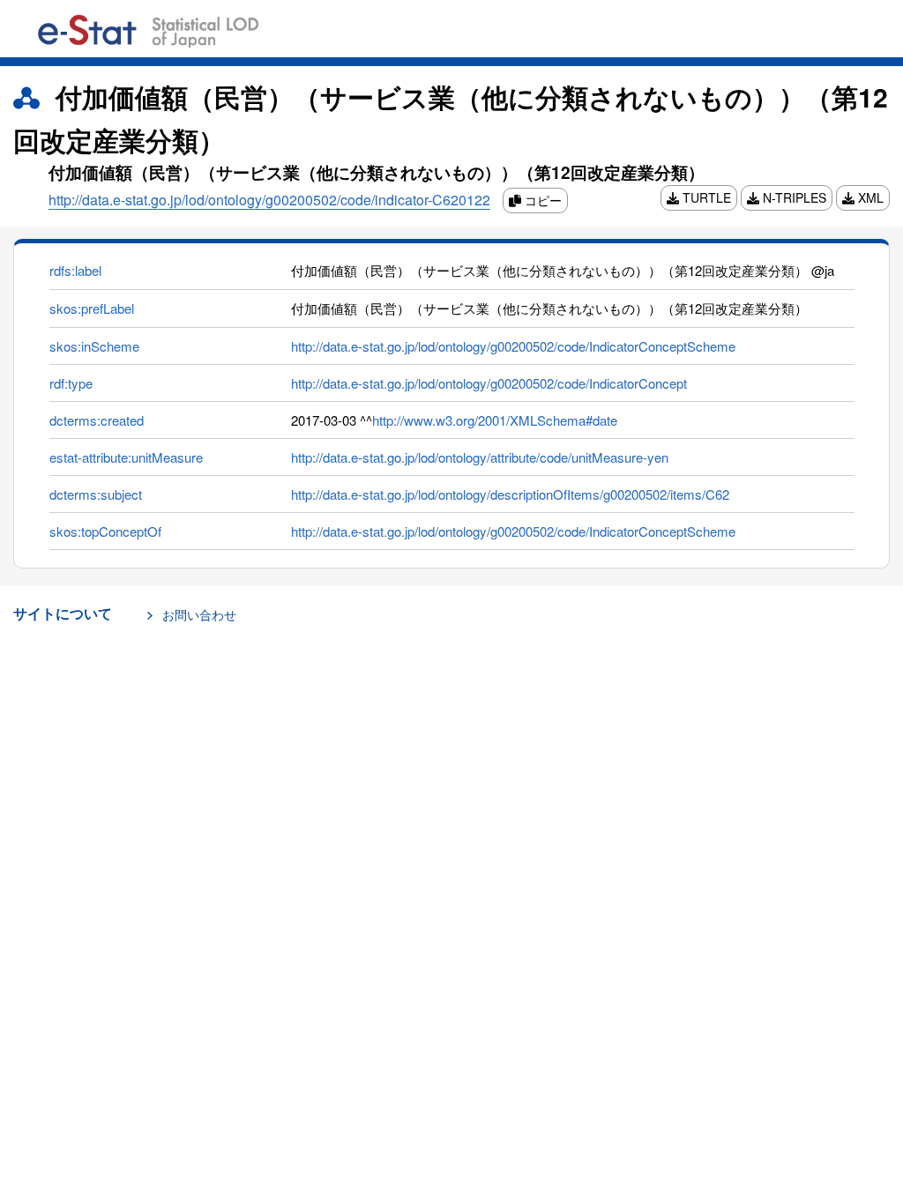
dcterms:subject (95, 494)
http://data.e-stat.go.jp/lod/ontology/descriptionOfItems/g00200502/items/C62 (510, 494)
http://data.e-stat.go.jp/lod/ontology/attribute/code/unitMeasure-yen (479, 457)
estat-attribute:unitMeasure (126, 457)
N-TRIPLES (792, 197)
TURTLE (705, 197)
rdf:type (71, 383)
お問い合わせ (199, 614)
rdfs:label (75, 270)
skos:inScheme (94, 346)
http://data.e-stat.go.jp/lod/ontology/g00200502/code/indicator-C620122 (269, 200)
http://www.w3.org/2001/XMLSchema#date (494, 420)
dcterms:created (96, 420)
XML (869, 197)
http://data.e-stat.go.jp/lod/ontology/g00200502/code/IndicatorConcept (489, 383)
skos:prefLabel (91, 308)
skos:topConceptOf (105, 531)
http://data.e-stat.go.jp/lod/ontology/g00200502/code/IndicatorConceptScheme (513, 346)
